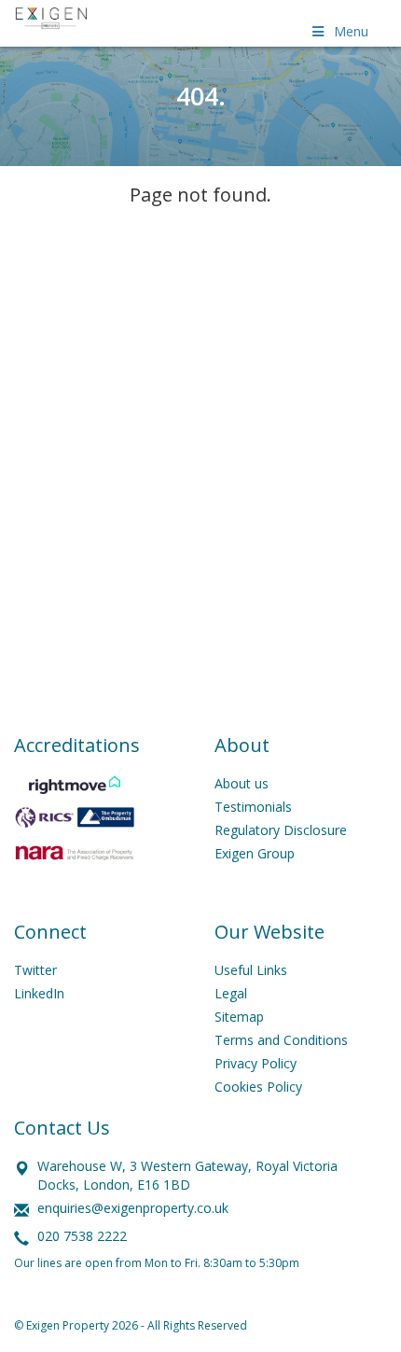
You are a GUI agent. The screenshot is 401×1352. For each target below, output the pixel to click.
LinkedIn (39, 993)
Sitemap (239, 1016)
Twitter (35, 970)
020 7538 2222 (82, 1236)
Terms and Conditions (281, 1040)
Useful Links (250, 970)
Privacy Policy (255, 1063)
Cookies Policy (258, 1086)
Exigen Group (254, 853)
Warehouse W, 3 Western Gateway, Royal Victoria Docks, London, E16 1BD (187, 1175)
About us (241, 783)
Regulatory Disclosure (280, 830)
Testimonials (253, 806)
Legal (230, 993)
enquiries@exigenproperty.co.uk (132, 1208)
